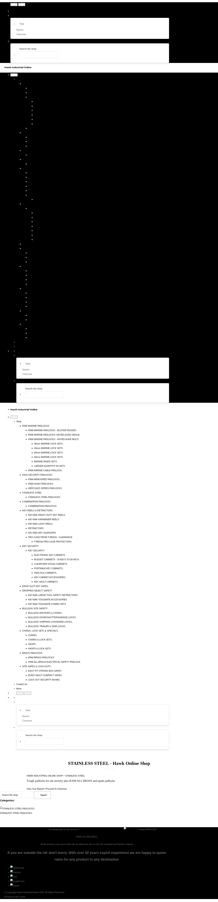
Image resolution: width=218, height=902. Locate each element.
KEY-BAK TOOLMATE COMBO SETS (47, 262)
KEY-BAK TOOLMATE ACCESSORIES (47, 257)
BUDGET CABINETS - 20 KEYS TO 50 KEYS (56, 217)
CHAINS (32, 293)
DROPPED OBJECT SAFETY (37, 248)
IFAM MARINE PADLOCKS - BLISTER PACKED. (52, 88)
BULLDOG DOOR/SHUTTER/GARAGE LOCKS (52, 275)
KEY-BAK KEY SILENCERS (42, 190)
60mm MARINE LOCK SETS (48, 115)
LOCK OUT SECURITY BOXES (44, 337)
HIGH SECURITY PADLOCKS (37, 132)
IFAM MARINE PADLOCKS (35, 83)
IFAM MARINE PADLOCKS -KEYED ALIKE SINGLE (54, 92)
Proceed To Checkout (56, 789)
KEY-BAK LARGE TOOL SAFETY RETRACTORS (53, 253)
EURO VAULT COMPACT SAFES (45, 333)
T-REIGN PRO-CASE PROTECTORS (53, 199)
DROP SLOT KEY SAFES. (35, 244)
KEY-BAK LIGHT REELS (40, 181)
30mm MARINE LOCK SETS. (48, 101)
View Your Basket (35, 789)
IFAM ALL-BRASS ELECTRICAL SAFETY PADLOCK (54, 319)
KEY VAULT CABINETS (46, 239)
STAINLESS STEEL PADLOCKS (44, 155)
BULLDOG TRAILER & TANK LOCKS (46, 284)
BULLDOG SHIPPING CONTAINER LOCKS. (50, 279)
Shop (18, 79)
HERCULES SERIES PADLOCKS (45, 146)
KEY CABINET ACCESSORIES (49, 235)
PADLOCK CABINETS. (45, 230)
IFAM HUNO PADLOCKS (40, 141)
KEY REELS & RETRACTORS (37, 168)
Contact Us (21, 342)
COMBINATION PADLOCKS (36, 159)
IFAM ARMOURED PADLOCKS (44, 137)
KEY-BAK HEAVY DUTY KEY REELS (46, 172)
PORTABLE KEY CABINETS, (48, 226)
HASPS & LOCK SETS (39, 306)
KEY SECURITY (30, 204)
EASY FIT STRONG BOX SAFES (44, 328)
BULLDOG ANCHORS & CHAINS (45, 270)
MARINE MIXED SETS (45, 119)
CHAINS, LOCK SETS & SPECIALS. (40, 288)
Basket (19, 30)
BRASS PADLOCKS (32, 311)
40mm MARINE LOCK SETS (48, 106)
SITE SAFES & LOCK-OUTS (36, 324)
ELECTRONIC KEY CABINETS (49, 213)
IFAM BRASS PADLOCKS (41, 315)
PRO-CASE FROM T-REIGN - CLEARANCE (50, 195)
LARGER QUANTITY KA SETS (49, 123)
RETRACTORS (36, 186)
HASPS (32, 302)
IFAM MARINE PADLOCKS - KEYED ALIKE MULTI (53, 97)
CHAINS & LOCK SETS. (40, 297)
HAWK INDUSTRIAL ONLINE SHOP (45, 775)
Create (22, 896)
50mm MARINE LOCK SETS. (48, 110)
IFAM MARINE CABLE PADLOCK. (45, 128)
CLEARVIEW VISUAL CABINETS (50, 221)
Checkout (21, 34)
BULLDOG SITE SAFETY (35, 266)
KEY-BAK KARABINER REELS (43, 177)
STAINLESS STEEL (32, 150)
